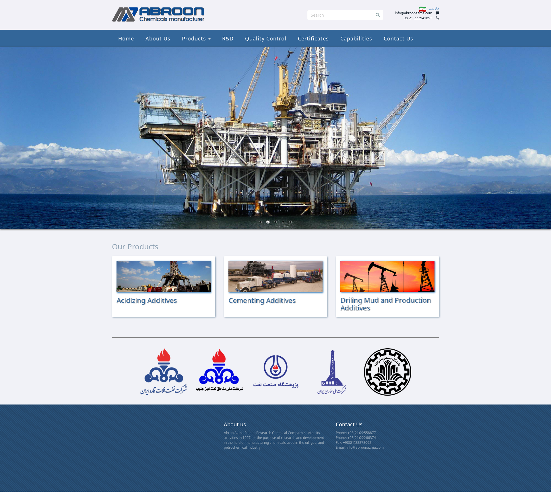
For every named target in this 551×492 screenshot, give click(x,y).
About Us (157, 38)
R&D (228, 38)
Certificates (313, 38)
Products (195, 38)
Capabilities (356, 38)
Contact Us (398, 38)
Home (126, 38)
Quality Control (265, 38)
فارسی (432, 8)
